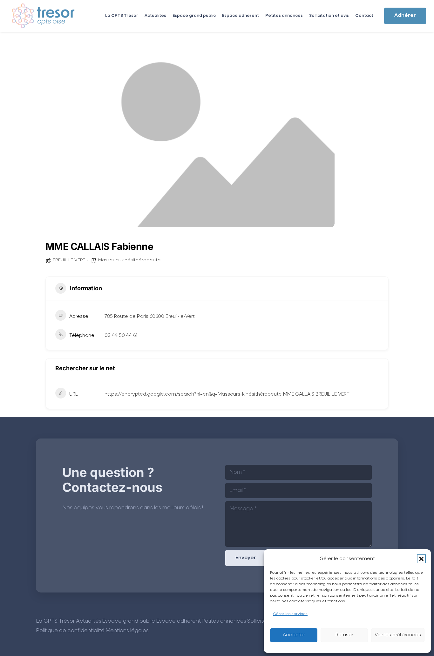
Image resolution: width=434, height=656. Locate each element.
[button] (421, 559)
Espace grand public (128, 621)
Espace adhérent (178, 621)
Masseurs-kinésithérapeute (129, 260)
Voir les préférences (398, 635)
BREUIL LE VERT (69, 260)
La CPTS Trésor (55, 621)
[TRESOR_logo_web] (43, 16)
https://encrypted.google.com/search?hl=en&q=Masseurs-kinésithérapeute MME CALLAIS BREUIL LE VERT (227, 394)
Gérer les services (290, 614)
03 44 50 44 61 (121, 335)
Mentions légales (127, 630)
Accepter (294, 635)
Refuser (344, 635)
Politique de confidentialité (70, 630)
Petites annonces (223, 621)
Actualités (88, 621)
